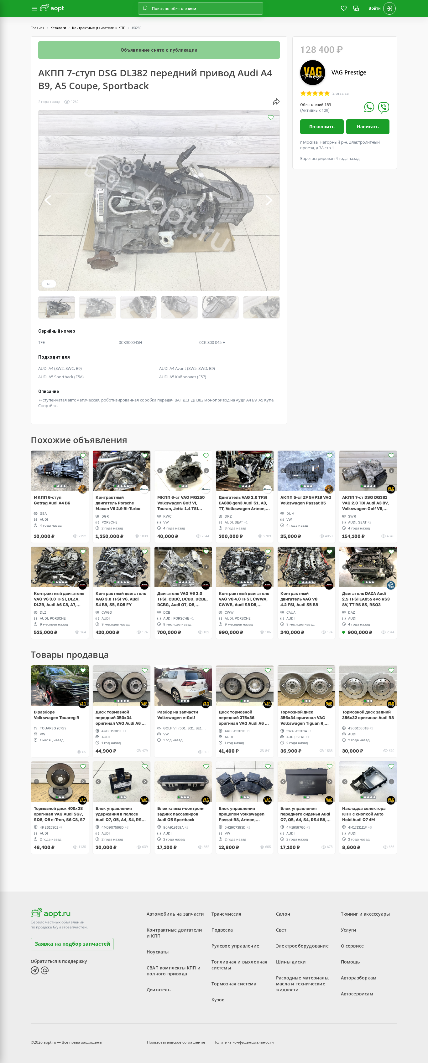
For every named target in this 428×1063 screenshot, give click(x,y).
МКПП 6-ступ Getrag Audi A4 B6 (52, 500)
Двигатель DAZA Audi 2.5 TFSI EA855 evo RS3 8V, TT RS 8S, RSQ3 (366, 599)
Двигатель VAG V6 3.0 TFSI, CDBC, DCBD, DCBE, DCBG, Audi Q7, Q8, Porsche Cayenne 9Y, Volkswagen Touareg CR (182, 599)
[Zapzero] (391, 585)
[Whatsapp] (369, 107)
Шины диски (291, 962)
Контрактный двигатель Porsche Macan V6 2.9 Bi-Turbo (118, 503)
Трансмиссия (226, 914)
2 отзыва (340, 93)
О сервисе (352, 946)
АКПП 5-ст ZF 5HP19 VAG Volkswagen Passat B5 (305, 500)
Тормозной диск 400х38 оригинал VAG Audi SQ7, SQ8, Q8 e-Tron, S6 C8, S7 (59, 814)
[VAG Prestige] (391, 489)
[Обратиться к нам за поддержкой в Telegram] (35, 970)
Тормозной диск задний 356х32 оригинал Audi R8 (368, 714)
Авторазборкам (359, 978)
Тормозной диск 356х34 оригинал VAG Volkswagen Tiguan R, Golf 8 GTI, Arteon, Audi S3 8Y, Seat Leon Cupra (303, 717)
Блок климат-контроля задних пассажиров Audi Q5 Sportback (181, 814)
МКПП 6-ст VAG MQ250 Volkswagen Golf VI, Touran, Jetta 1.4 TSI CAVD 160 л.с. (181, 503)
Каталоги (58, 28)
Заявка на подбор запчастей (72, 943)
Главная (37, 28)
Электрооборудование (302, 946)
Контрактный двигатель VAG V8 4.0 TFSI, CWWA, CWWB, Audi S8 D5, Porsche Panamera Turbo (244, 599)
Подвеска (222, 930)
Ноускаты (158, 952)
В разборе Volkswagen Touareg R (56, 714)
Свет (281, 930)
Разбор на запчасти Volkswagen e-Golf (177, 714)
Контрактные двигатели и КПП (99, 28)
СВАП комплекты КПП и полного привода (174, 971)
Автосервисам (357, 994)
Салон (283, 914)
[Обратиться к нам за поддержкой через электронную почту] (45, 970)
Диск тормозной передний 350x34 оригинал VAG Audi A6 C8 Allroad (121, 717)
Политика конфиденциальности (243, 1042)
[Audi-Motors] (82, 585)
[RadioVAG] (82, 489)
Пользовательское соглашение (176, 1042)
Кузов (218, 1000)
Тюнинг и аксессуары (365, 914)
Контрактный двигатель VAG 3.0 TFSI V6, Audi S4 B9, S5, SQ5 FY (121, 599)
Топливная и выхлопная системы (239, 965)
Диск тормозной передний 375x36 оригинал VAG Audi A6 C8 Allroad (244, 717)
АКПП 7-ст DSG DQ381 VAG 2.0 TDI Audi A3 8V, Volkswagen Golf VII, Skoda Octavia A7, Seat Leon (365, 503)
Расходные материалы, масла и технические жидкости (303, 984)
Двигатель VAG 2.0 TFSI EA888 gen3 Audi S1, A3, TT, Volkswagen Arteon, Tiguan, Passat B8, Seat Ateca (243, 503)
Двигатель (158, 990)
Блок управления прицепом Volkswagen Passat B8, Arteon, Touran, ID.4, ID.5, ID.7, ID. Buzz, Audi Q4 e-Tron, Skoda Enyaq (244, 814)
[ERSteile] (144, 489)
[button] (48, 200)
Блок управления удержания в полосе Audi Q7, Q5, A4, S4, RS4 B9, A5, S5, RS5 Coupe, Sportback (120, 814)
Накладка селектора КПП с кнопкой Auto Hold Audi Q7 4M (364, 814)
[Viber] (383, 108)
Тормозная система (233, 984)
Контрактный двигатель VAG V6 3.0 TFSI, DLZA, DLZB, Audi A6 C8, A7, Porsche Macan (59, 599)
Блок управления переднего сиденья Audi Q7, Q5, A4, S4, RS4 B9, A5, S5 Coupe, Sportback (305, 814)
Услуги (349, 930)
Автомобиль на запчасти (175, 914)
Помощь (350, 962)
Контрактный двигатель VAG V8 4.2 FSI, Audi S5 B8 (299, 599)
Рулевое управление (235, 946)
